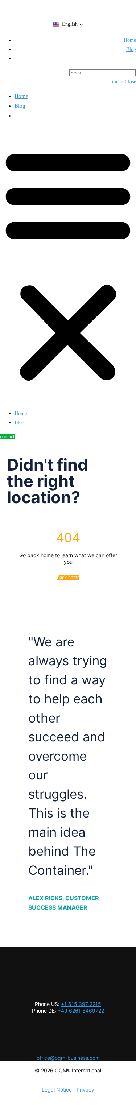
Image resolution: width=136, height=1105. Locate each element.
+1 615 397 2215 (81, 1004)
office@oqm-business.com (68, 1058)
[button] (68, 24)
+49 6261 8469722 (81, 1010)
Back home (68, 577)
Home (21, 96)
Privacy (85, 1090)
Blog (20, 106)
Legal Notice (57, 1090)
